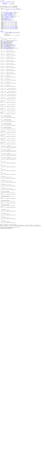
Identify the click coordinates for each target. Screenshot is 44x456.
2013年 (8, 9)
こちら (15, 8)
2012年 (6, 9)
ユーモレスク (5, 41)
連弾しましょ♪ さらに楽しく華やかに (9, 15)
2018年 (18, 9)
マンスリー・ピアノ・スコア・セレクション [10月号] (11, 27)
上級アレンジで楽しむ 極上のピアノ (9, 20)
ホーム (1, 2)
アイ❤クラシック (7, 18)
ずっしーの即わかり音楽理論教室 (8, 13)
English (13, 1)
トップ (2, 37)
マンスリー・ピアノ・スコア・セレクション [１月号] (11, 21)
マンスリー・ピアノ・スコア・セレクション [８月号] (11, 26)
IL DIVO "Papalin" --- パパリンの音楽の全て (5, 1)
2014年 (10, 9)
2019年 (20, 9)
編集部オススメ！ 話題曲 (7, 19)
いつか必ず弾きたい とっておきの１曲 (9, 17)
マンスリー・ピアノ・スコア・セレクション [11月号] (11, 28)
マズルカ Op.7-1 (5, 47)
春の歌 (4, 42)
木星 (4, 43)
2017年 (16, 9)
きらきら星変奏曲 (6, 45)
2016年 (14, 9)
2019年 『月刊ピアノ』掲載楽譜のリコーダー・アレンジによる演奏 (5, 3)
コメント (13, 41)
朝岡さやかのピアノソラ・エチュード (9, 12)
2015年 (12, 9)
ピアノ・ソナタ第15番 (6, 44)
